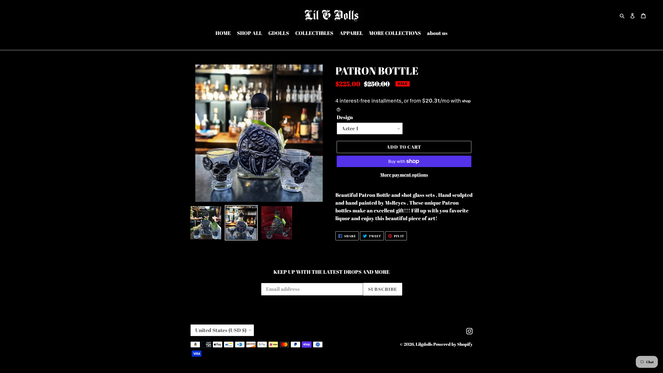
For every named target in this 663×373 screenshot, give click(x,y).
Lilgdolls (424, 344)
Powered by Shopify (453, 344)
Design (345, 117)
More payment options (404, 174)
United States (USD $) (221, 330)
